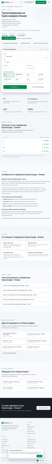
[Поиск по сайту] (21, 2)
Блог (3, 447)
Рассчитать (14, 87)
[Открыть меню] (49, 2)
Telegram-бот (30, 445)
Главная (3, 6)
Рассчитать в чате (43, 460)
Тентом (28, 424)
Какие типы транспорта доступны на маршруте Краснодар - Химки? (20, 295)
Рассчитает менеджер (38, 87)
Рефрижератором (31, 426)
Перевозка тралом (31, 433)
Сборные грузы (30, 431)
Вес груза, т (5, 65)
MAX (27, 2)
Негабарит (29, 429)
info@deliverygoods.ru (32, 441)
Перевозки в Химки (25, 43)
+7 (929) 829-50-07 (29, 2)
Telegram (30, 2)
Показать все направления (9, 353)
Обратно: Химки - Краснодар (41, 43)
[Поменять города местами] (46, 57)
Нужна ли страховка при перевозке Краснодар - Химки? (17, 304)
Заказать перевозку (9, 38)
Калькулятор (4, 439)
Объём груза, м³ (29, 65)
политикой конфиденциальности (33, 453)
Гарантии (4, 443)
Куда (4, 59)
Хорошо (39, 456)
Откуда (4, 53)
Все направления (5, 445)
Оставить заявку (41, 2)
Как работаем (5, 441)
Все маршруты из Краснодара (10, 43)
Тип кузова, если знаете (8, 71)
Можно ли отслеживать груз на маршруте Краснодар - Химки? (18, 299)
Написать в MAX (30, 443)
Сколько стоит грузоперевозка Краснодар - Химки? (16, 285)
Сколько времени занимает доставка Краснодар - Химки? (17, 290)
